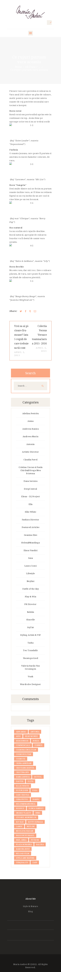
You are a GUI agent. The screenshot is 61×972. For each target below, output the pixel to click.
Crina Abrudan (23, 763)
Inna (30, 558)
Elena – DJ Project (30, 496)
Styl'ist (30, 627)
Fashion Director (30, 519)
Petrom (35, 840)
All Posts (30, 66)
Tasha (31, 643)
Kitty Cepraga (35, 822)
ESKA (34, 790)
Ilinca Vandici (31, 550)
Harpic (36, 799)
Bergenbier (22, 741)
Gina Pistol (22, 799)
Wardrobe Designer (30, 684)
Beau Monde (31, 736)
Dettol (38, 777)
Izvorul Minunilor (26, 817)
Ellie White (30, 512)
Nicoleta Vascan (24, 831)
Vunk (30, 676)
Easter (19, 781)
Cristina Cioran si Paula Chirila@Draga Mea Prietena (31, 470)
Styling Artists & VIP (30, 635)
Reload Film (22, 853)
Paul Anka (21, 840)
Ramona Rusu (23, 849)
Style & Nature (30, 906)
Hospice (20, 808)
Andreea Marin (30, 436)
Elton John (22, 790)
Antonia (30, 444)
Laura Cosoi (30, 566)
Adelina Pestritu (30, 413)
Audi (18, 736)
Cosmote (20, 759)
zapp (34, 862)
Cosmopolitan (23, 754)
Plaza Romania (24, 844)
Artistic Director (30, 452)
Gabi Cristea (22, 795)
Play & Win (30, 596)
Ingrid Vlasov (23, 813)
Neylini (30, 581)
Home (18, 66)
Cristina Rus (22, 772)
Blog (30, 911)
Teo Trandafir (30, 650)
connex (38, 745)
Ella (31, 504)
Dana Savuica (30, 481)
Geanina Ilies (30, 535)
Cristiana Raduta (25, 768)
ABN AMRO (21, 732)
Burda (36, 741)
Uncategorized (30, 658)
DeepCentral (30, 489)
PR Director (30, 604)
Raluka (30, 612)
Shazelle (30, 619)
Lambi (19, 826)
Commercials (23, 745)
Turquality (22, 862)
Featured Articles (30, 527)
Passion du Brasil (25, 835)
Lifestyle (30, 573)
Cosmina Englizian (26, 750)
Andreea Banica (30, 429)
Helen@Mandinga (30, 543)
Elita (30, 781)
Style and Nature (25, 858)
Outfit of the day (30, 589)
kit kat (20, 822)
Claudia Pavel (30, 459)
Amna (30, 421)
